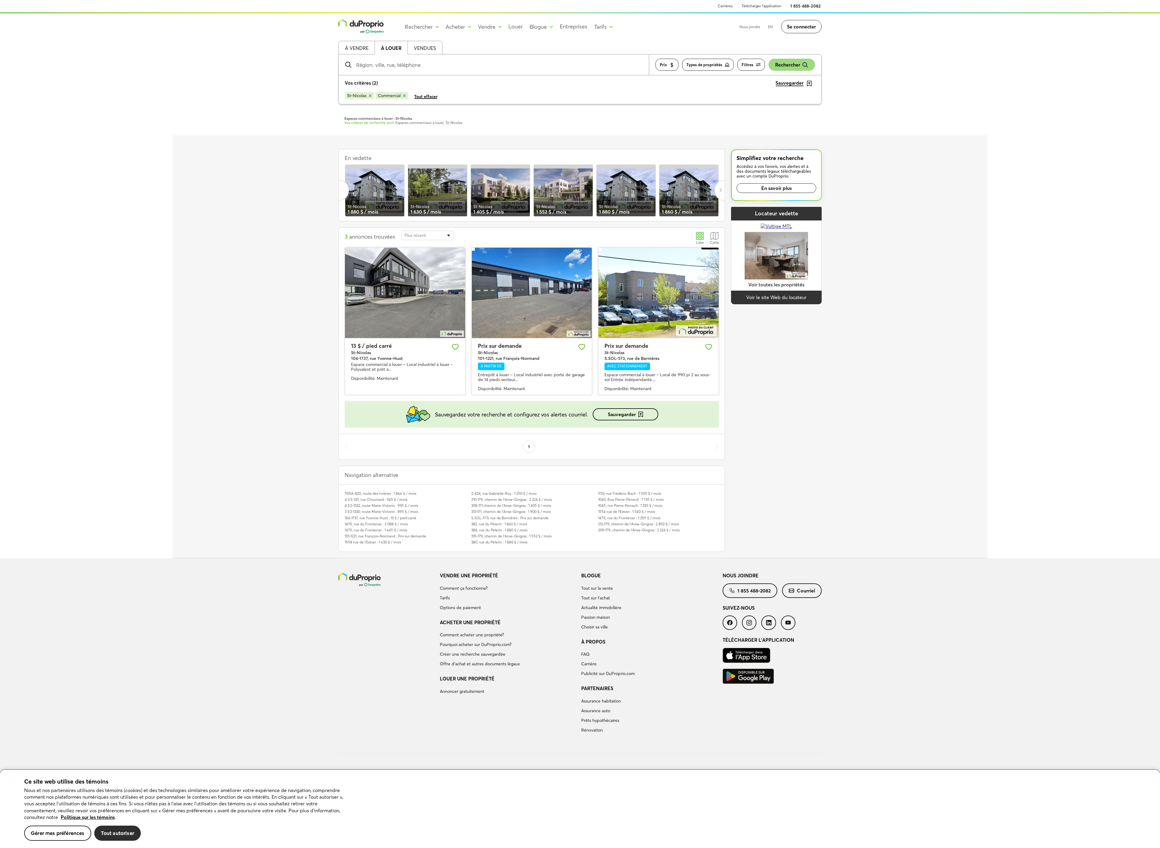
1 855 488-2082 (805, 6)
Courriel (806, 591)
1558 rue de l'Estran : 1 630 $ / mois (373, 542)
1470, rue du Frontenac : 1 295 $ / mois (629, 518)
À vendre (357, 48)
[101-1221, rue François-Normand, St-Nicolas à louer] (532, 293)
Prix (663, 64)
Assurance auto (595, 710)
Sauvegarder (622, 414)
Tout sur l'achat (595, 598)
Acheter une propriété (470, 622)
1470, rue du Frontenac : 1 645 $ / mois (376, 530)
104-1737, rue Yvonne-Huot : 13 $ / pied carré (380, 518)
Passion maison (595, 617)
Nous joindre (750, 26)
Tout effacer (425, 96)
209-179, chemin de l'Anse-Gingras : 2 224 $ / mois (639, 530)
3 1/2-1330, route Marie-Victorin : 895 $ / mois (381, 511)
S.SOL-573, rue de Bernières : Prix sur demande (510, 518)
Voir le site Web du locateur (776, 297)
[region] (580, 809)
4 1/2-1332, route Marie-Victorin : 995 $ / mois (381, 505)
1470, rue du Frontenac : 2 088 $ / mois (376, 524)
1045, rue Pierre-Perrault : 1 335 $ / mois (630, 505)
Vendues (425, 48)
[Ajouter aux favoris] (455, 347)
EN (770, 26)
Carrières (725, 6)
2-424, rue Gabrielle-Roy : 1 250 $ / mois (503, 493)
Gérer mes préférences (58, 833)
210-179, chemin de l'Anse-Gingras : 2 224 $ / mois (511, 499)
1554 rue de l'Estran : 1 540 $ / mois (626, 511)
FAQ (585, 654)
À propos (593, 642)
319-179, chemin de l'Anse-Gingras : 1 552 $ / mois (511, 536)
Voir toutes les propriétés (776, 284)
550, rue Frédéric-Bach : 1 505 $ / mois (629, 493)
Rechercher (787, 65)
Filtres (747, 64)
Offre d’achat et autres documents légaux (480, 664)
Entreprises (573, 26)
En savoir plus (776, 188)
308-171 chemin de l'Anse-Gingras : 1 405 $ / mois (511, 505)
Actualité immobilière (601, 607)
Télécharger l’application (761, 6)
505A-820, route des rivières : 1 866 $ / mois (380, 493)
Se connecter (801, 27)
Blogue (591, 575)
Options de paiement (460, 607)
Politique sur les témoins (88, 817)
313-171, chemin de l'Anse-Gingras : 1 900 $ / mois (511, 511)
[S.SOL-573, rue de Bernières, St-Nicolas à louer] (658, 293)
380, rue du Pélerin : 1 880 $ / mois (499, 542)
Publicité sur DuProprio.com (608, 673)
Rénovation (592, 730)
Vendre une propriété (469, 575)
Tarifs (445, 598)
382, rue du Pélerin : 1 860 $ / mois (499, 524)
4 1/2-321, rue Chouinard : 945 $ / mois (376, 499)
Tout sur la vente (597, 588)
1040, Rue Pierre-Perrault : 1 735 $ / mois (631, 499)
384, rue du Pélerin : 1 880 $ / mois (499, 530)
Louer (515, 26)
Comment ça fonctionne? (464, 588)
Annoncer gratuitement (462, 691)
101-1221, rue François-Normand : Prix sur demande (385, 536)
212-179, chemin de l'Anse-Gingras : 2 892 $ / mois (638, 524)
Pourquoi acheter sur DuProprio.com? (475, 644)
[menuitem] (508, 592)
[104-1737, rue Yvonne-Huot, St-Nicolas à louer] (405, 293)
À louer (391, 48)
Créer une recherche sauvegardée (472, 654)
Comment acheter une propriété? (472, 635)
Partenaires (597, 688)
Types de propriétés (704, 64)
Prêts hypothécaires (600, 720)
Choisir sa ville (594, 627)
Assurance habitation (601, 701)
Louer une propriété (467, 679)
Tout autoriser (117, 833)
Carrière (589, 664)
